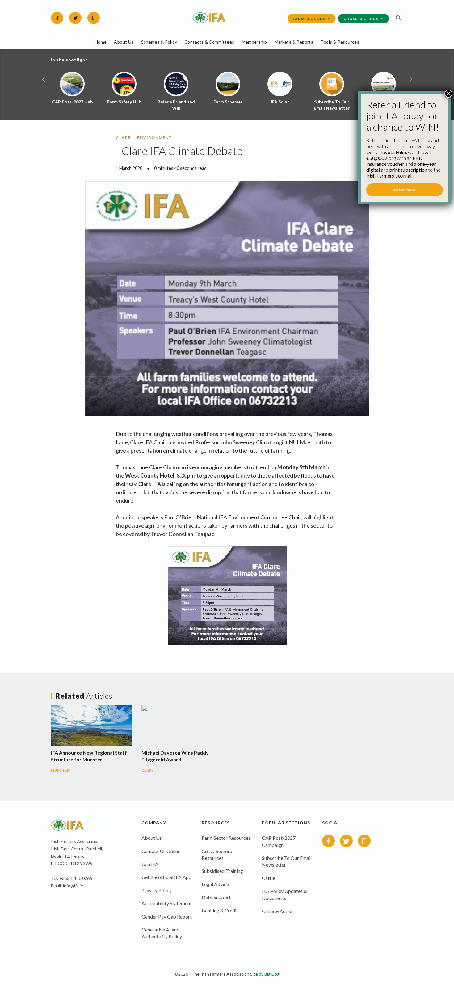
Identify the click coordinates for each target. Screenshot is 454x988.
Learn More (404, 189)
